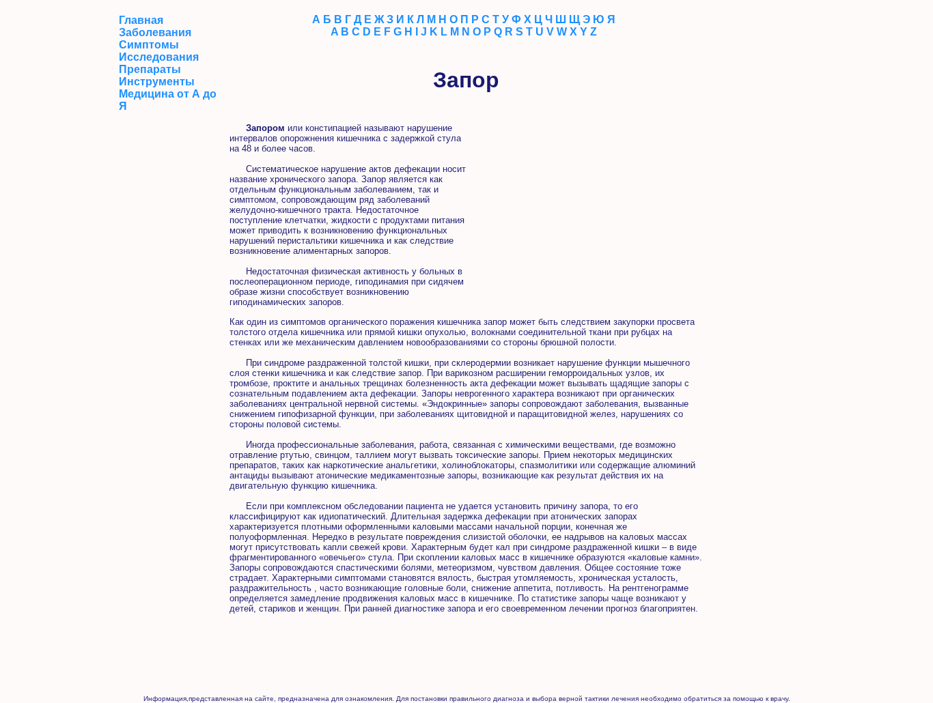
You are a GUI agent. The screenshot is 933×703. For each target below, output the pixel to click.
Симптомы (149, 45)
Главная (141, 20)
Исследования (159, 57)
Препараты (150, 69)
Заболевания (155, 32)
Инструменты (157, 81)
